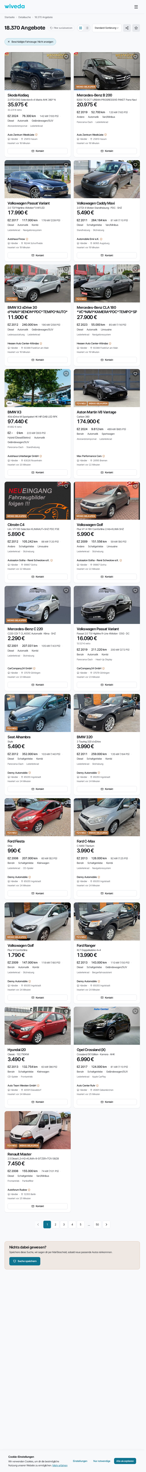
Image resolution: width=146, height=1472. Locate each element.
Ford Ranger (86, 945)
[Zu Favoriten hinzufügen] (66, 57)
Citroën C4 (16, 525)
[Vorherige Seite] (38, 1224)
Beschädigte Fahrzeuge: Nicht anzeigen (32, 41)
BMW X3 (14, 412)
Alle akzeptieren (125, 1460)
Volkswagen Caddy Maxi (96, 203)
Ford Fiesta (16, 841)
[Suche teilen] (127, 28)
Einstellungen (80, 1460)
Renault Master (19, 1154)
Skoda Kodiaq (18, 95)
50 (97, 1224)
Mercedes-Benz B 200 (94, 95)
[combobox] (107, 28)
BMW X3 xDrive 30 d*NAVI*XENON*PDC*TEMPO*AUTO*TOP (41, 309)
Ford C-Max (86, 841)
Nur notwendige (101, 1460)
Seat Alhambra (19, 737)
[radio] (81, 28)
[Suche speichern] (136, 28)
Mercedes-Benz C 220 (25, 629)
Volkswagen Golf (90, 525)
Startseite (10, 17)
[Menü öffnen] (136, 7)
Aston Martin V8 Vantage (96, 412)
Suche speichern (27, 1261)
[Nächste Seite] (106, 1224)
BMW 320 (85, 737)
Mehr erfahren (59, 1465)
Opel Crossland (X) (91, 1050)
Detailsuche (24, 17)
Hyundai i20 (17, 1050)
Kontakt (40, 150)
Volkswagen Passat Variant (29, 203)
